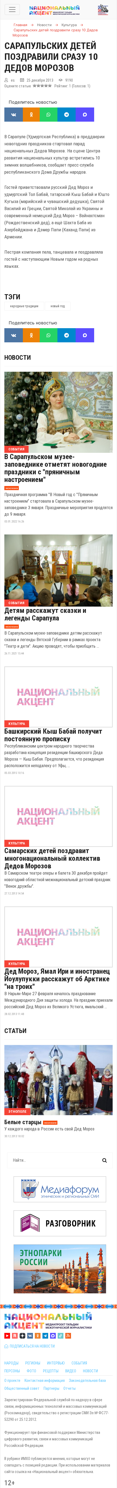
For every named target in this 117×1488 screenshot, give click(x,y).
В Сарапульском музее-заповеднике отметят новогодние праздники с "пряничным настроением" (55, 468)
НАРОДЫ (11, 1363)
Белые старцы (23, 1122)
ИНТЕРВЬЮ (56, 1363)
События (16, 449)
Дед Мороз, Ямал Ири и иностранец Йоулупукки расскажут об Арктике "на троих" (57, 978)
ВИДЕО (70, 1371)
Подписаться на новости (31, 1346)
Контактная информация (44, 1380)
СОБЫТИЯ (79, 1363)
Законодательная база (87, 1380)
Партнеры (51, 1388)
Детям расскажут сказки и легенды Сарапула (45, 614)
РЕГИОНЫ (32, 1363)
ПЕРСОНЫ (12, 1371)
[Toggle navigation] (12, 9)
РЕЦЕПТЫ (51, 1371)
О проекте (12, 1380)
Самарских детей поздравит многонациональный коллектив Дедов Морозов (52, 858)
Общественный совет (21, 1388)
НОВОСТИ (90, 1371)
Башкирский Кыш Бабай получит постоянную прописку (53, 735)
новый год (58, 306)
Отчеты (69, 1388)
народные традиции (24, 306)
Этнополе (17, 1111)
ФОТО (31, 1371)
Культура (16, 724)
